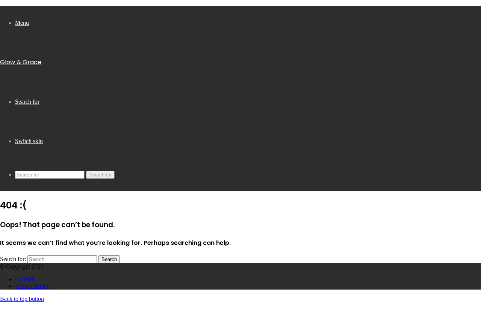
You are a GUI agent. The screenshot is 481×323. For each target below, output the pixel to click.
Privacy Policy (32, 286)
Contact (24, 279)
